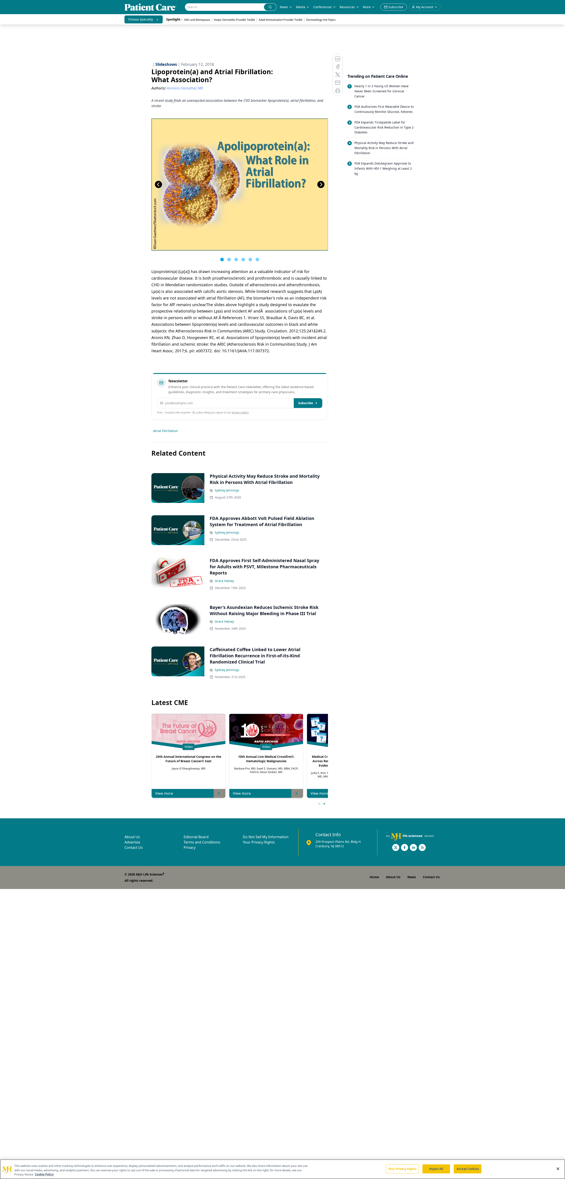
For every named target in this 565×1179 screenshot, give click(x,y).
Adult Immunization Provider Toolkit (280, 20)
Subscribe (305, 403)
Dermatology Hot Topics (321, 20)
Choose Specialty (140, 19)
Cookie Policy (44, 1174)
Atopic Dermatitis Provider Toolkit (234, 20)
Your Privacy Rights (259, 842)
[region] (282, 1169)
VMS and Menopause (197, 20)
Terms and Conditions (202, 842)
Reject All (436, 1169)
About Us (132, 836)
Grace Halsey (224, 581)
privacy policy (240, 412)
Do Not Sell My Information (265, 836)
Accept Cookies (468, 1169)
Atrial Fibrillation (165, 431)
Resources (347, 7)
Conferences (322, 7)
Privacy (190, 847)
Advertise (132, 842)
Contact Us (133, 847)
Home (374, 877)
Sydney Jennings (227, 490)
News (284, 7)
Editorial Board (196, 836)
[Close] (558, 1168)
